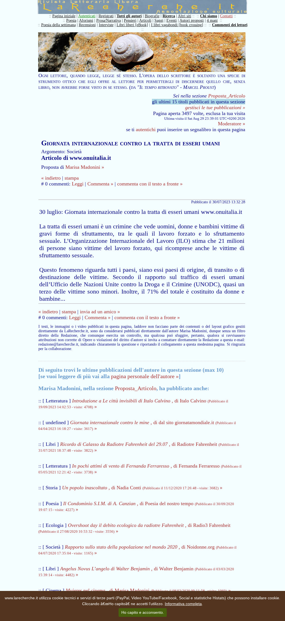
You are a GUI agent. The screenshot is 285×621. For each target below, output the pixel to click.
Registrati (106, 16)
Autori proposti (192, 20)
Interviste (106, 25)
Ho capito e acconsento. (142, 612)
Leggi (77, 184)
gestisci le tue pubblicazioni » (215, 107)
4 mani (212, 20)
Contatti (226, 16)
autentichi (146, 129)
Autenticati (86, 16)
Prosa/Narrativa (108, 20)
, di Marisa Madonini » (148, 590)
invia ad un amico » (100, 311)
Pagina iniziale (63, 16)
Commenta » (100, 184)
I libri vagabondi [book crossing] (177, 25)
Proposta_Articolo (226, 96)
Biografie (152, 16)
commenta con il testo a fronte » (150, 184)
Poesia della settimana (58, 25)
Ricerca (169, 16)
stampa (72, 178)
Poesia (71, 20)
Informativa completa (183, 604)
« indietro (51, 178)
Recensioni (87, 25)
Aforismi (86, 20)
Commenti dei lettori (229, 25)
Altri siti (184, 16)
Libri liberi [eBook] (132, 25)
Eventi (171, 20)
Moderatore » (231, 123)
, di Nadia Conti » (142, 487)
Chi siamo (208, 16)
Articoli (145, 20)
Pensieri (130, 20)
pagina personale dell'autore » (145, 376)
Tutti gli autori (129, 16)
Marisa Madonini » (84, 167)
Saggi (158, 20)
